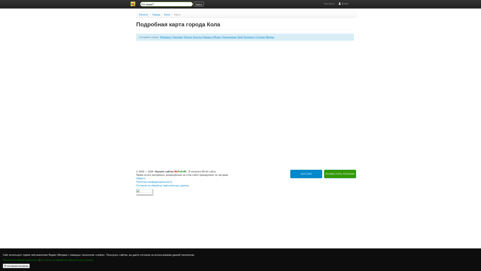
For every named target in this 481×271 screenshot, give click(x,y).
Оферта (140, 178)
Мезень (270, 37)
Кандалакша (229, 37)
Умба (240, 37)
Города (156, 14)
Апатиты (197, 37)
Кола (167, 14)
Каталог (143, 14)
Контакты (329, 3)
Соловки (260, 37)
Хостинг (306, 174)
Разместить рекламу (340, 174)
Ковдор (188, 37)
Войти (345, 3)
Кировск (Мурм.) (212, 37)
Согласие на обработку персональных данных (67, 260)
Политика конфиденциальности (21, 260)
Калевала (249, 37)
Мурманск (166, 37)
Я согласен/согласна (16, 266)
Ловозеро (177, 37)
